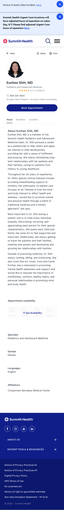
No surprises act (13, 486)
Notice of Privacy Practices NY (21, 470)
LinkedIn (32, 429)
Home (18, 41)
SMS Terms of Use (14, 481)
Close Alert (60, 4)
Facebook (7, 429)
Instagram (16, 429)
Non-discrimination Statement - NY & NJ (26, 497)
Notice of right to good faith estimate (24, 492)
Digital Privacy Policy (15, 476)
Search (48, 41)
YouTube (24, 429)
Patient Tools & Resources (25, 449)
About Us (13, 439)
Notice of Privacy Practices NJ (20, 465)
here (38, 5)
